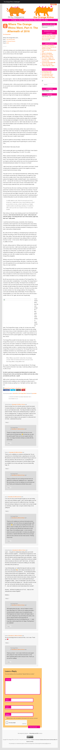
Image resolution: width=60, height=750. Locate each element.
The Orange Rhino (7, 34)
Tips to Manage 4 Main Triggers (48, 77)
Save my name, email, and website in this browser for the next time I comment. (22, 718)
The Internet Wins (11, 39)
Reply (7, 422)
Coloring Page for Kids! (47, 71)
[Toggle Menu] (57, 2)
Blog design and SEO (34, 733)
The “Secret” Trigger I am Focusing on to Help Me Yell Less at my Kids (48, 59)
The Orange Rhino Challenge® (12, 2)
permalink (34, 393)
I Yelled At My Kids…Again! (48, 65)
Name (8, 700)
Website (7, 714)
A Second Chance (11, 41)
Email (8, 707)
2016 (8, 43)
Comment (8, 679)
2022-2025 (15, 393)
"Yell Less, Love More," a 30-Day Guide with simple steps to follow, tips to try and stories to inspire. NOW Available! (49, 37)
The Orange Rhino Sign (46, 72)
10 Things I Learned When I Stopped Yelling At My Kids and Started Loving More (49, 47)
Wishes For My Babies (47, 53)
